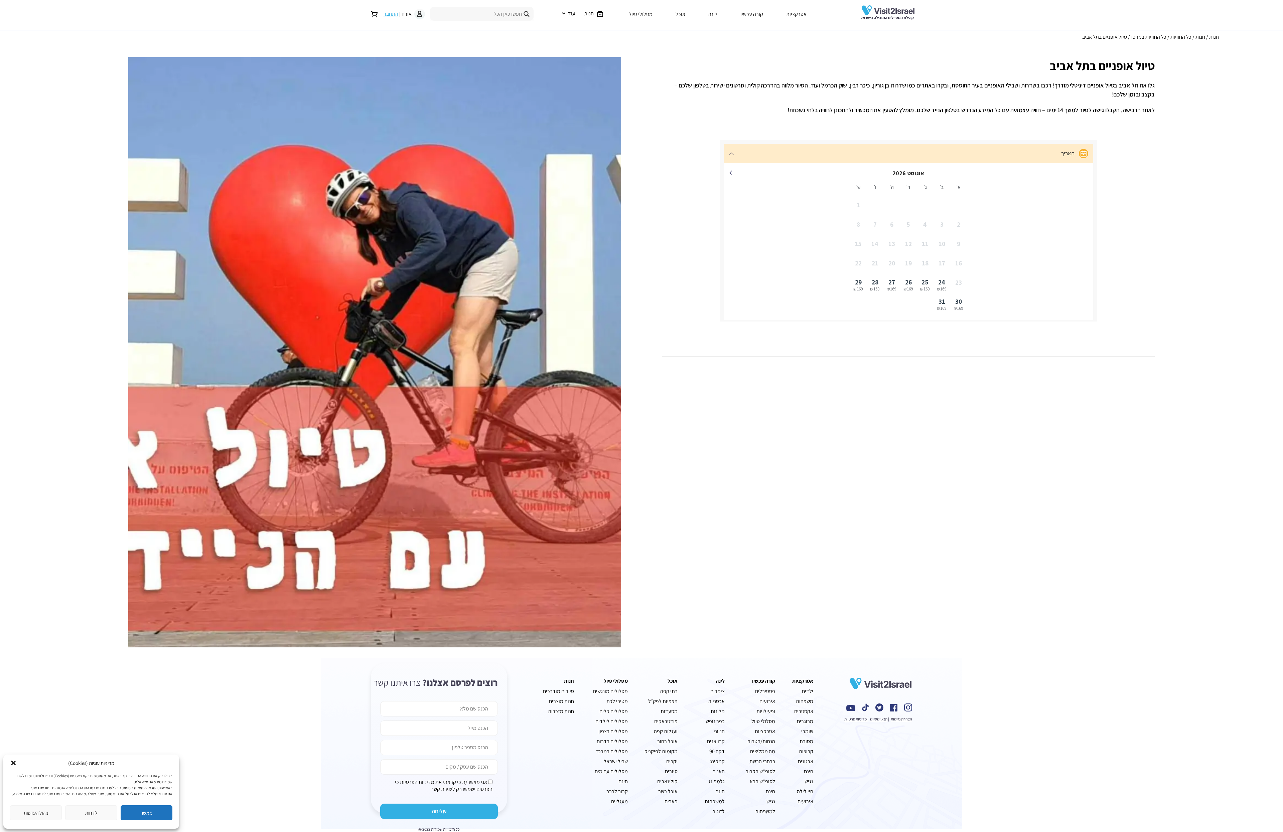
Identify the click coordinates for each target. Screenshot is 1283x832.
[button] (13, 763)
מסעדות (669, 711)
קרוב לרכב (617, 791)
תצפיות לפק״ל (663, 701)
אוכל (680, 14)
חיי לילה (805, 791)
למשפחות (715, 801)
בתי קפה (669, 691)
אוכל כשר (668, 791)
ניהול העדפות (36, 813)
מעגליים (619, 801)
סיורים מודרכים (558, 691)
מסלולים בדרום (612, 741)
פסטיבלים (765, 691)
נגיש (770, 801)
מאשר (146, 813)
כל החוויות (1180, 36)
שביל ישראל (616, 761)
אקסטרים (803, 711)
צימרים (717, 691)
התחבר (391, 13)
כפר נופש (715, 721)
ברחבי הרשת (762, 761)
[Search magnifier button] (526, 14)
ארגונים (805, 761)
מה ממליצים (762, 751)
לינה (712, 14)
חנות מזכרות (561, 711)
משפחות (804, 701)
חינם (623, 781)
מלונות (718, 711)
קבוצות (806, 751)
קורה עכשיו (751, 14)
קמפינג (717, 761)
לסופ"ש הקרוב (760, 771)
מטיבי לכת (617, 701)
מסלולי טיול (641, 14)
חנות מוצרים (561, 701)
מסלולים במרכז (612, 751)
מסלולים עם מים (611, 771)
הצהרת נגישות (901, 718)
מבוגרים (805, 721)
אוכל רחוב (667, 741)
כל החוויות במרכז (1148, 36)
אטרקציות (796, 14)
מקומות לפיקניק (661, 751)
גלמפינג (716, 781)
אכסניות (716, 701)
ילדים (807, 691)
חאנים (718, 771)
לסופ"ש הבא (762, 781)
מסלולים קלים (613, 711)
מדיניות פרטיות (855, 718)
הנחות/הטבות (761, 741)
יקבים (672, 761)
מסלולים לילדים (611, 721)
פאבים (671, 801)
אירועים (805, 801)
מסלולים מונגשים (610, 691)
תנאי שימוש (878, 718)
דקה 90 (717, 751)
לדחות (91, 813)
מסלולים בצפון (613, 731)
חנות (1214, 36)
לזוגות (718, 811)
